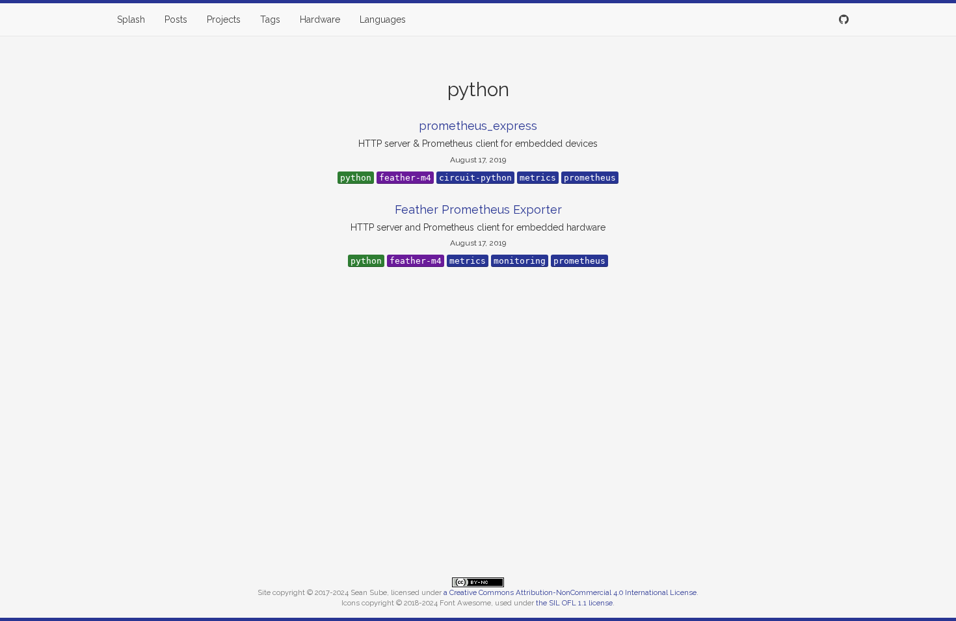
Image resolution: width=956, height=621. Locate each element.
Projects (224, 19)
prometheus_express (478, 126)
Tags (270, 19)
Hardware (320, 19)
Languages (383, 19)
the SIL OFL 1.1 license (574, 602)
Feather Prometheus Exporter (478, 209)
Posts (176, 19)
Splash (131, 19)
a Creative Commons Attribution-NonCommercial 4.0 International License (570, 592)
